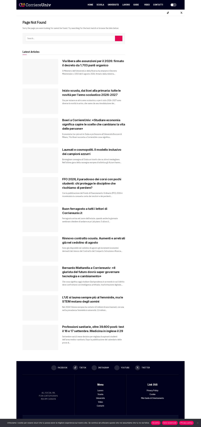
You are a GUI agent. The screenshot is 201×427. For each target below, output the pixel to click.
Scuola (100, 4)
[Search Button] (181, 4)
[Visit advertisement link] (154, 40)
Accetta (155, 423)
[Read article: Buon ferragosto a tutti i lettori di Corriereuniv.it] (40, 219)
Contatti (158, 4)
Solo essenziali (169, 423)
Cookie (152, 394)
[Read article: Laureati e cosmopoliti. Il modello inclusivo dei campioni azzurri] (40, 160)
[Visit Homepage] (34, 5)
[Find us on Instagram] (172, 13)
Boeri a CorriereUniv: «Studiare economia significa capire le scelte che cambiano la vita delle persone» (93, 124)
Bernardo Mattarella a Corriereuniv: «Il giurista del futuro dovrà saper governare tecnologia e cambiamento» (91, 272)
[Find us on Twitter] (181, 13)
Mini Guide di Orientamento (152, 398)
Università (113, 4)
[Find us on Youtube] (177, 13)
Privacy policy (186, 423)
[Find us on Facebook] (163, 13)
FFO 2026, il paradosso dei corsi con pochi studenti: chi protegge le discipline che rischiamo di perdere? (91, 183)
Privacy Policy (152, 390)
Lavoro (126, 4)
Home (90, 4)
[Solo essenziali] (197, 423)
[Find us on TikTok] (168, 13)
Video (147, 4)
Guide (136, 4)
